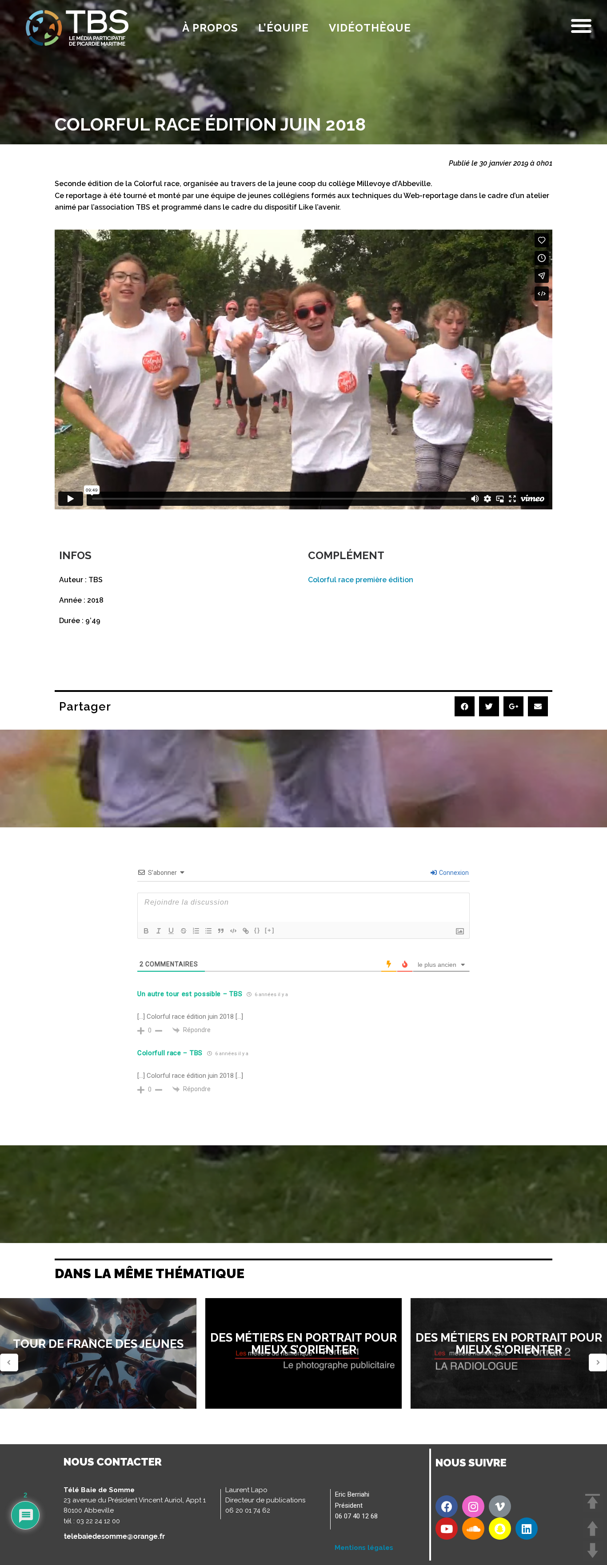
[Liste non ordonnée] (208, 930)
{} (257, 930)
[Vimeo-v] (500, 1506)
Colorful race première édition (360, 580)
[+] (270, 930)
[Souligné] (171, 930)
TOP (593, 1502)
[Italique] (158, 930)
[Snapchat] (500, 1528)
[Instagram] (473, 1506)
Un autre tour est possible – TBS (189, 994)
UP (593, 1528)
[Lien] (246, 930)
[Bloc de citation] (221, 930)
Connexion (453, 872)
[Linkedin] (526, 1528)
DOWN (593, 1551)
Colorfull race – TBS (170, 1053)
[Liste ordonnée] (196, 930)
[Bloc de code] (233, 930)
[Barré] (183, 930)
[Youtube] (446, 1528)
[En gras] (146, 930)
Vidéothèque (370, 27)
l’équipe (283, 27)
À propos (210, 27)
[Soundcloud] (473, 1528)
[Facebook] (446, 1506)
